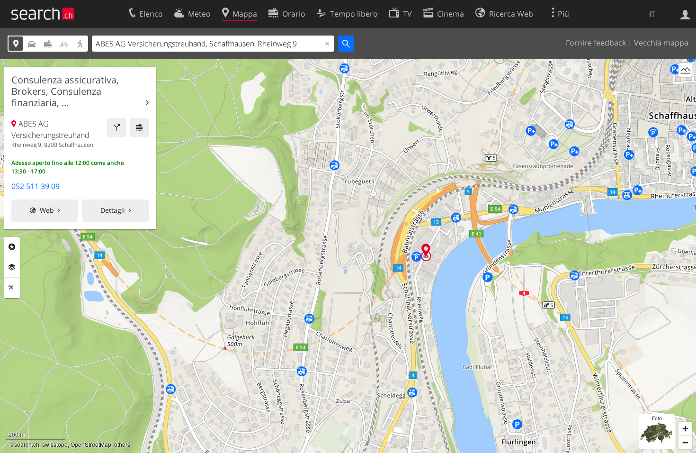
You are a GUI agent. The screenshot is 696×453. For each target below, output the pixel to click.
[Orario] (139, 127)
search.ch (26, 444)
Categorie (12, 247)
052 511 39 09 (35, 186)
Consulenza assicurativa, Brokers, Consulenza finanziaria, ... (65, 91)
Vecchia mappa (661, 42)
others (122, 444)
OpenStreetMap (91, 444)
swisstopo (55, 444)
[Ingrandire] (685, 428)
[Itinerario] (116, 127)
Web (47, 210)
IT (652, 14)
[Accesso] (685, 14)
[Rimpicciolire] (685, 442)
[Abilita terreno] (685, 70)
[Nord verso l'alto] (685, 87)
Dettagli (112, 210)
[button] (425, 250)
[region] (348, 256)
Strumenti (12, 288)
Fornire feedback (596, 42)
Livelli (12, 267)
